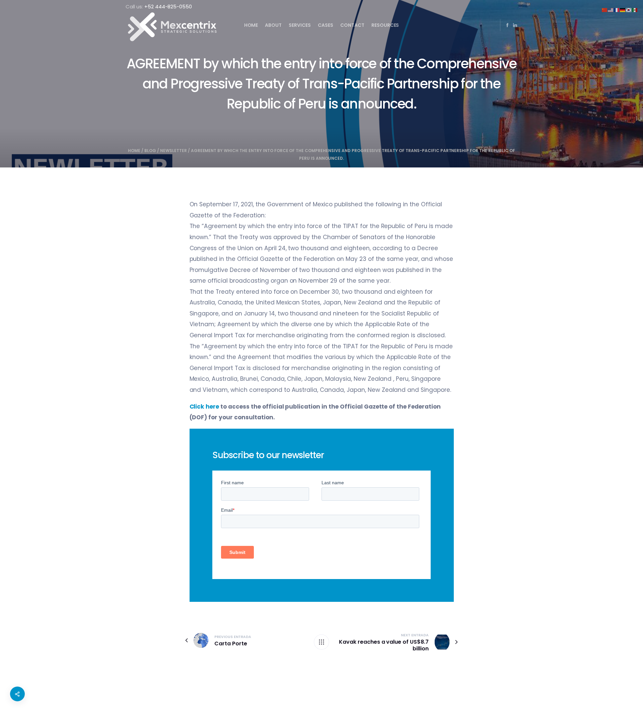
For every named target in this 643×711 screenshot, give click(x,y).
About (273, 25)
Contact (352, 25)
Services (300, 25)
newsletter (173, 150)
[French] (617, 9)
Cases (325, 25)
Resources (385, 25)
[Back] (321, 642)
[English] (611, 9)
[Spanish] (635, 9)
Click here (204, 407)
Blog (150, 150)
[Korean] (629, 9)
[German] (623, 9)
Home (251, 25)
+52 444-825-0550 (168, 6)
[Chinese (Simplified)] (605, 9)
